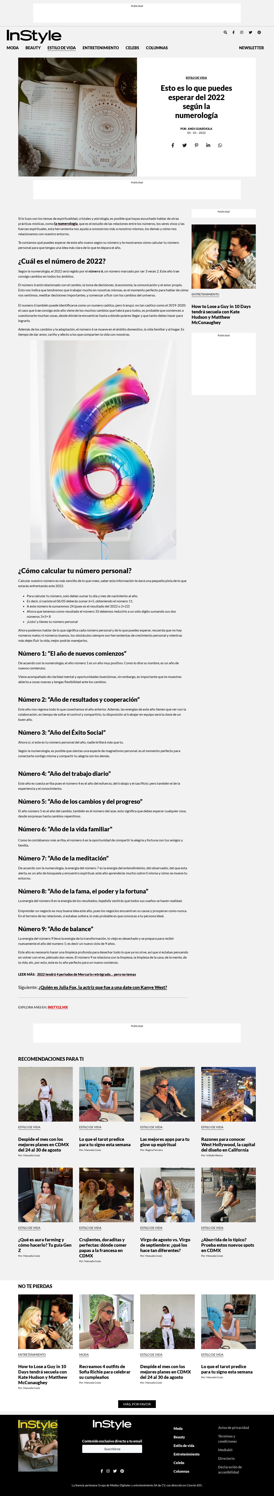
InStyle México (214, 1155)
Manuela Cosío (31, 1155)
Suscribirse (112, 1449)
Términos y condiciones (227, 1438)
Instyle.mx (58, 1007)
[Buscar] (225, 32)
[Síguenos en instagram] (241, 32)
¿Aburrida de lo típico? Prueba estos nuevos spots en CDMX (227, 1245)
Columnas (157, 48)
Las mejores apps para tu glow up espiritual (164, 1141)
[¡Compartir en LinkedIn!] (208, 145)
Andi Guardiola (200, 128)
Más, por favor (137, 1404)
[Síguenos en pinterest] (259, 32)
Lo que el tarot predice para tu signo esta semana (105, 1141)
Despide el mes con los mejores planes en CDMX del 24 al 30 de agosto (43, 1144)
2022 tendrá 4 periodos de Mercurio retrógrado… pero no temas (86, 974)
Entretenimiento (101, 48)
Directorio (226, 1458)
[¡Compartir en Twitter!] (184, 145)
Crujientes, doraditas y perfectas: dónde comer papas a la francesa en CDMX (103, 1247)
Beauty (33, 48)
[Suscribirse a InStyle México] (38, 1445)
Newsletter (251, 48)
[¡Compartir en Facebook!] (173, 145)
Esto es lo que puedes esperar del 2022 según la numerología (196, 101)
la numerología (66, 223)
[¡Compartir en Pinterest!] (196, 145)
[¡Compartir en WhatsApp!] (220, 145)
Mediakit (225, 1450)
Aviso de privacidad (233, 1428)
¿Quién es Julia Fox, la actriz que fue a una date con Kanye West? (103, 987)
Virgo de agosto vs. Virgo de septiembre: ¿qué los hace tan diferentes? (165, 1245)
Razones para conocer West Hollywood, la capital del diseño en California (228, 1144)
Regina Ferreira (154, 1150)
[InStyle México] (34, 36)
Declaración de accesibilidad (230, 1469)
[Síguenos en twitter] (250, 32)
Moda (13, 48)
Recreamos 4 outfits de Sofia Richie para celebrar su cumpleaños (105, 1372)
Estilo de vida (62, 48)
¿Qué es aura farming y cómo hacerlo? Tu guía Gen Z (44, 1245)
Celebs (132, 48)
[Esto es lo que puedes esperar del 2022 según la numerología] (77, 117)
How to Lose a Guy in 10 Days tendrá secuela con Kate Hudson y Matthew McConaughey (221, 314)
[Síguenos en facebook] (233, 32)
